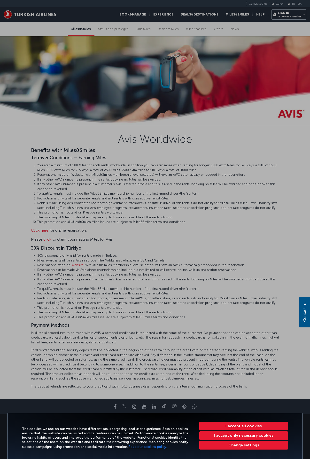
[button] (243, 445)
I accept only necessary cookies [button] (243, 435)
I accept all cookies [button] (243, 426)
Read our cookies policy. (148, 447)
